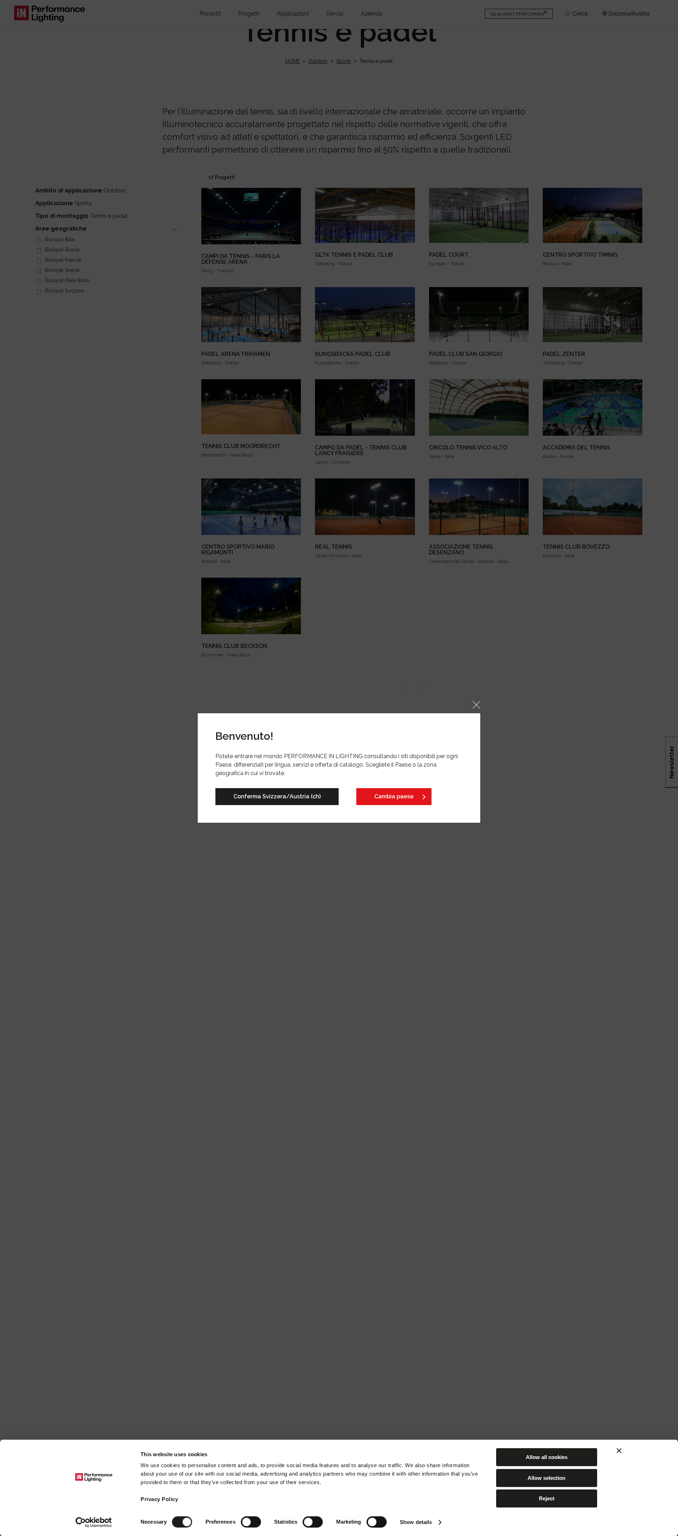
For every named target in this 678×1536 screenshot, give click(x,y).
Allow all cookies (546, 1457)
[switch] (251, 1522)
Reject (546, 1498)
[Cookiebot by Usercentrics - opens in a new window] (94, 1522)
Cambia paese (394, 796)
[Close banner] (619, 1450)
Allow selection (546, 1478)
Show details (416, 1522)
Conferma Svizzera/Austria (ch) (277, 796)
